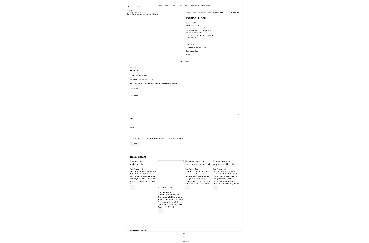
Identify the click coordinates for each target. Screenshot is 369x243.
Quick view (132, 192)
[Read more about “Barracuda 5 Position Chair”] (187, 187)
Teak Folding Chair (136, 169)
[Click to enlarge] (134, 10)
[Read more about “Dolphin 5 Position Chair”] (215, 187)
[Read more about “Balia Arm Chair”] (160, 210)
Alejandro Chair (137, 164)
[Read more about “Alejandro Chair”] (132, 187)
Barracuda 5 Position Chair (197, 164)
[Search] (184, 2)
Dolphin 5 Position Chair (224, 164)
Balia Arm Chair (165, 187)
